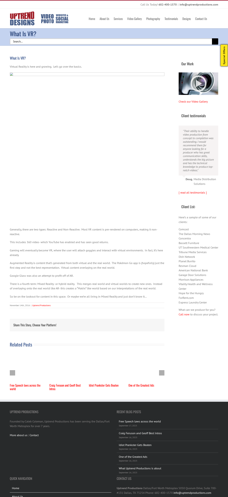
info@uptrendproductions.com (199, 4)
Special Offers (224, 55)
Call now (184, 314)
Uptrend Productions (41, 305)
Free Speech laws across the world (25, 387)
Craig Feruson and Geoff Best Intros (65, 387)
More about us (18, 435)
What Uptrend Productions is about (140, 468)
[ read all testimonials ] (193, 192)
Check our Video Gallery (193, 101)
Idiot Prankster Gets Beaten (103, 385)
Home (15, 488)
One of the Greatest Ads (141, 385)
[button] (212, 18)
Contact (34, 435)
